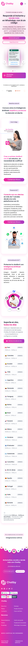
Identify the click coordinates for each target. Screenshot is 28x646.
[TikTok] (6, 588)
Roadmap (4, 625)
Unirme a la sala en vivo (15, 341)
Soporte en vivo (14, 42)
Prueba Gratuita (18, 608)
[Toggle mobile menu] (25, 3)
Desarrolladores (5, 620)
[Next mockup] (23, 62)
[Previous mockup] (4, 62)
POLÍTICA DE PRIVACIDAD (4, 642)
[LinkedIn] (4, 588)
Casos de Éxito (18, 611)
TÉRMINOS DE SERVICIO (19, 642)
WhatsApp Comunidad (20, 625)
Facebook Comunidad (20, 622)
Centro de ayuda (18, 620)
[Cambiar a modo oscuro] (21, 3)
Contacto (4, 611)
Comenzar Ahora (14, 180)
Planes (3, 608)
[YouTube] (9, 588)
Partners (16, 606)
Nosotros (3, 606)
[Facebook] (1, 588)
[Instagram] (11, 588)
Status (3, 622)
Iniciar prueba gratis (14, 38)
